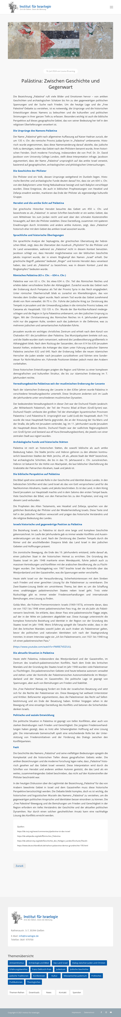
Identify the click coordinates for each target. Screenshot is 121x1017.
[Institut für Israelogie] (30, 7)
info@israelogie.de (29, 935)
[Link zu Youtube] (110, 1012)
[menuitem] (111, 7)
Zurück (19, 865)
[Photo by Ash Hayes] (60, 40)
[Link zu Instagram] (106, 1012)
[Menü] (111, 7)
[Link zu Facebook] (101, 1012)
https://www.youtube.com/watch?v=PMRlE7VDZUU (42, 646)
